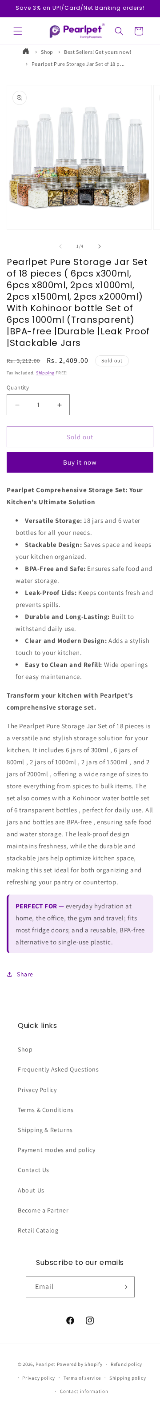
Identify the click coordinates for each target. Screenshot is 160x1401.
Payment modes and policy (56, 1150)
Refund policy (126, 1364)
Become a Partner (43, 1210)
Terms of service (82, 1378)
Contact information (84, 1391)
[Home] (26, 51)
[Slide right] (99, 246)
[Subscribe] (124, 1287)
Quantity (18, 387)
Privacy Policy (37, 1090)
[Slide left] (60, 246)
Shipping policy (127, 1378)
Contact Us (33, 1170)
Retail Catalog (38, 1230)
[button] (18, 31)
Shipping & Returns (45, 1130)
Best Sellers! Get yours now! (98, 51)
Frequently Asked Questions (58, 1069)
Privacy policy (38, 1378)
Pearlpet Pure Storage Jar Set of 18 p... (78, 63)
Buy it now (80, 462)
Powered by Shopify (80, 1364)
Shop (47, 51)
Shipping (45, 373)
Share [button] (25, 974)
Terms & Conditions (46, 1110)
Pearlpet (46, 1364)
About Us (31, 1190)
